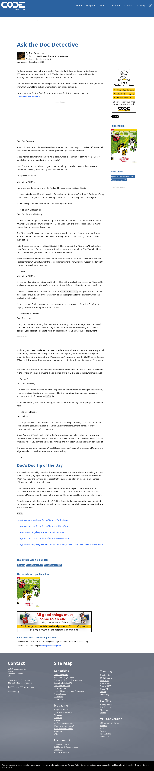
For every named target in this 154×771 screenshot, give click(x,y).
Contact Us (58, 699)
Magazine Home (60, 709)
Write (56, 734)
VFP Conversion (111, 719)
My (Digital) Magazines (63, 723)
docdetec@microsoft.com (28, 96)
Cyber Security (60, 688)
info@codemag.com (24, 683)
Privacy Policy (13, 691)
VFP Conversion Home (109, 723)
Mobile (57, 720)
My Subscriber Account (63, 728)
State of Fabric (106, 683)
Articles (103, 731)
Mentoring (104, 694)
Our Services (105, 707)
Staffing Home (106, 704)
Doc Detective (36, 53)
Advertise (58, 731)
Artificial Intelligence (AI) (64, 677)
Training (140, 5)
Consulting (115, 5)
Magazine (91, 5)
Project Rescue (60, 694)
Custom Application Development (68, 680)
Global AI (104, 689)
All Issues (58, 715)
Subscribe (58, 717)
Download (58, 749)
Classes (103, 691)
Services (103, 725)
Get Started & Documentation (66, 747)
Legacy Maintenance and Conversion (69, 691)
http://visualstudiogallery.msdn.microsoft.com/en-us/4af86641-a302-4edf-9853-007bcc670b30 (60, 544)
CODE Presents (106, 678)
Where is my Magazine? (64, 726)
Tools (102, 728)
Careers (103, 712)
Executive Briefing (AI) (63, 683)
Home (79, 5)
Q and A (114, 176)
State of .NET (105, 686)
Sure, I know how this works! (121, 765)
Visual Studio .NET (127, 176)
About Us (104, 710)
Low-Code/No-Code (62, 685)
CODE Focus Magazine (63, 712)
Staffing (128, 5)
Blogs (103, 5)
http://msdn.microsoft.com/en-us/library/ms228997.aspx (43, 526)
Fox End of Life (106, 734)
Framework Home (61, 744)
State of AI (104, 680)
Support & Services (62, 752)
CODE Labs (58, 696)
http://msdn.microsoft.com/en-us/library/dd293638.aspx (43, 538)
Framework (62, 740)
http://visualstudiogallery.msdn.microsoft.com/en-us (41, 532)
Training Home (106, 675)
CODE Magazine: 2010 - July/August (53, 56)
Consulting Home (61, 674)
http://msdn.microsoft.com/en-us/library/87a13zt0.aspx (42, 520)
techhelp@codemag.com (50, 645)
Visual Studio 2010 (118, 180)
